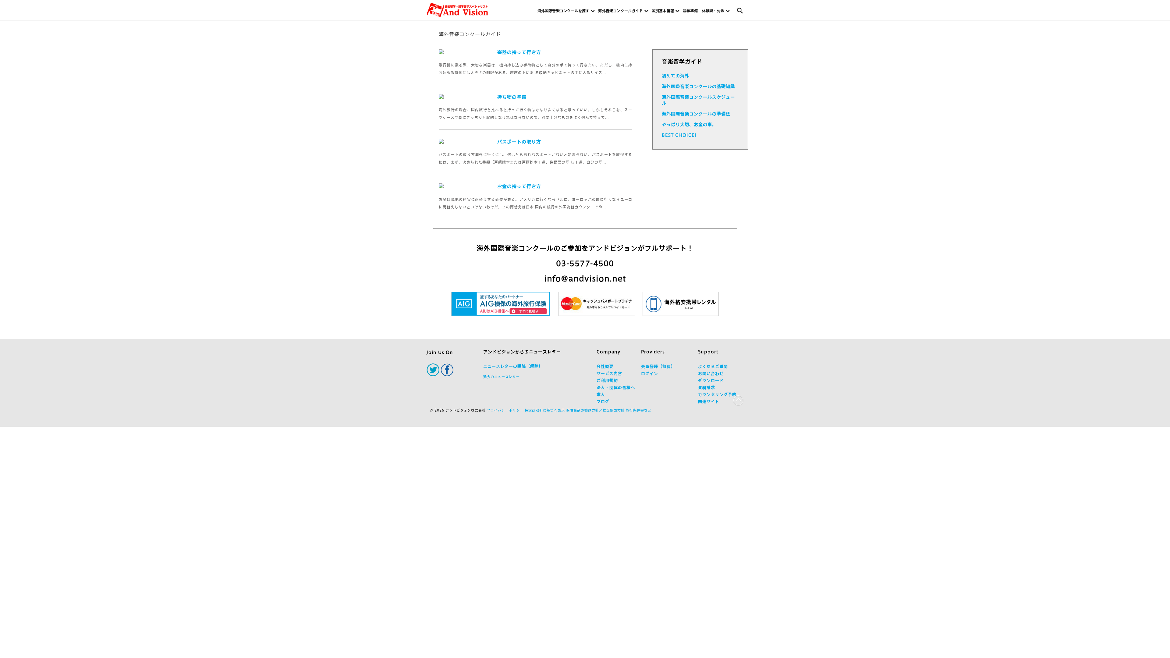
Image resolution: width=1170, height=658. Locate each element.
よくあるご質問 (713, 367)
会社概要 (605, 367)
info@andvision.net (585, 278)
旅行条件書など (638, 410)
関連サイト (708, 402)
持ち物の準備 (511, 97)
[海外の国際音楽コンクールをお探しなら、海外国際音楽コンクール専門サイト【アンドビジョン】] (457, 9)
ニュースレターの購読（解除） (513, 366)
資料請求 (706, 388)
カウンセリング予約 (717, 395)
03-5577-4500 (585, 263)
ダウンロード (711, 381)
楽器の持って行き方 (519, 52)
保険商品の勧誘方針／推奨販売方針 (595, 410)
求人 (601, 395)
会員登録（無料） (658, 367)
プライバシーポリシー (505, 410)
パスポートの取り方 (519, 142)
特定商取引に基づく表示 (545, 410)
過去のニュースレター (501, 376)
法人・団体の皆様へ (616, 388)
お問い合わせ (711, 374)
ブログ (603, 402)
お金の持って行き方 (519, 186)
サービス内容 (609, 374)
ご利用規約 (607, 381)
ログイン (649, 374)
